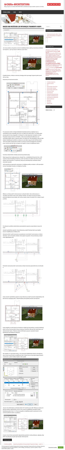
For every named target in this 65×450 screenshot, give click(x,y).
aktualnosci (48, 49)
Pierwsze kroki (50, 91)
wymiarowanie (49, 74)
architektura (53, 49)
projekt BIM (55, 59)
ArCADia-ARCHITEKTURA (17, 4)
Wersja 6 (49, 100)
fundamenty (50, 54)
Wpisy (20, 12)
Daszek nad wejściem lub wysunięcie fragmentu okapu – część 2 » (28, 444)
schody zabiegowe (56, 70)
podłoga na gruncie (53, 57)
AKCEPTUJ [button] (61, 447)
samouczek (51, 69)
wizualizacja (49, 73)
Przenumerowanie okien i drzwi (54, 34)
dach (47, 53)
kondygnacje (54, 55)
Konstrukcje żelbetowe (52, 89)
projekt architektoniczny (52, 59)
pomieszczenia (59, 57)
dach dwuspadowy (52, 53)
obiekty (50, 56)
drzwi (56, 53)
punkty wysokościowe (49, 66)
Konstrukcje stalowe (51, 88)
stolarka (47, 71)
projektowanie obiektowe (51, 64)
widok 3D (54, 71)
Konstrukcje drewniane (52, 86)
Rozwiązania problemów (52, 97)
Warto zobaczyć (50, 98)
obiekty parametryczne (56, 56)
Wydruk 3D (49, 103)
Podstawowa (50, 92)
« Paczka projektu (8, 444)
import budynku (55, 54)
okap (47, 57)
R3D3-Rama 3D (56, 66)
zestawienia (54, 74)
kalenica (50, 55)
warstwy (50, 71)
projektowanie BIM (53, 63)
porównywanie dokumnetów (50, 58)
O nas (14, 12)
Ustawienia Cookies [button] (52, 447)
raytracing (48, 67)
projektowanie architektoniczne (51, 61)
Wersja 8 (49, 101)
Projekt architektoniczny (52, 95)
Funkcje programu (7, 439)
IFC (47, 85)
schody (55, 69)
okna (49, 57)
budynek (55, 51)
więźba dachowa (55, 73)
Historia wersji (50, 83)
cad (59, 51)
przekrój (59, 64)
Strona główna (6, 12)
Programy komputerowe (52, 94)
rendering (52, 67)
